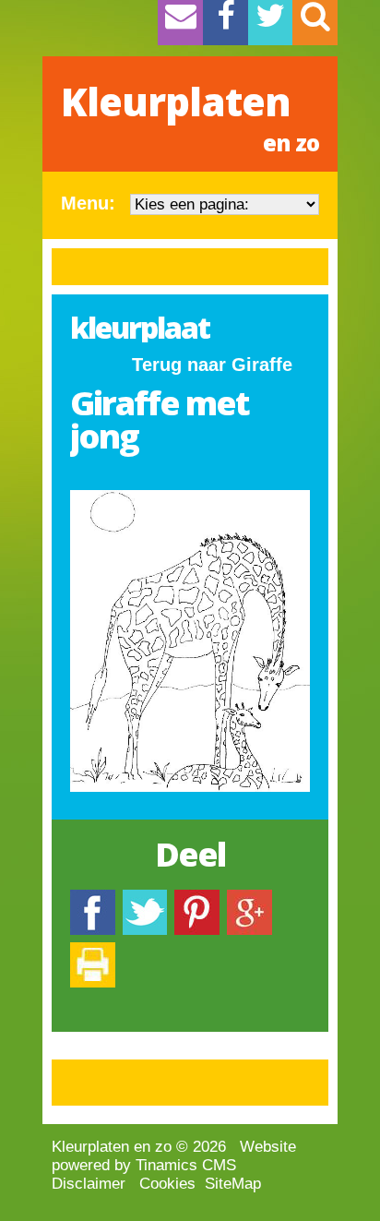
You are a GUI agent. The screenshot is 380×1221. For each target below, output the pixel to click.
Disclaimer (88, 1183)
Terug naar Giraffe (212, 364)
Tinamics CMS (186, 1165)
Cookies (167, 1183)
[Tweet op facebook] (145, 898)
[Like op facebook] (92, 898)
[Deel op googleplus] (249, 898)
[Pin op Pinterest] (197, 898)
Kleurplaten (190, 116)
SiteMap (233, 1183)
